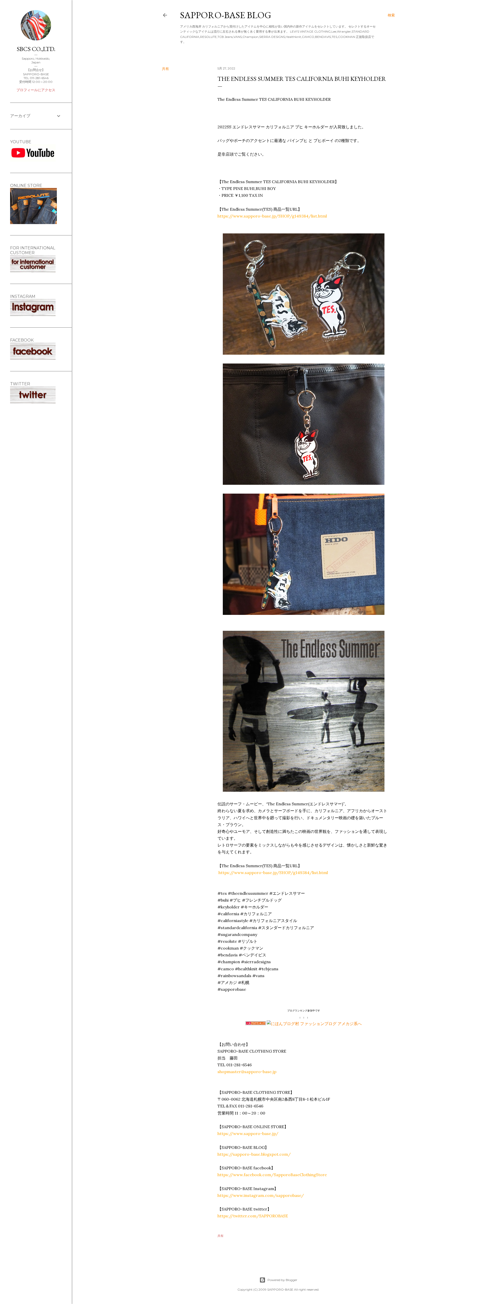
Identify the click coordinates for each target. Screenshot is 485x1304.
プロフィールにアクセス (35, 90)
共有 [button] (165, 68)
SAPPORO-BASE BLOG (225, 15)
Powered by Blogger (282, 1280)
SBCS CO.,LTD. (36, 49)
